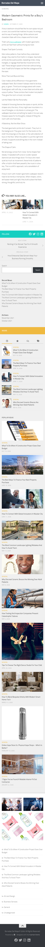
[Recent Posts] (7, 341)
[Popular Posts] (17, 341)
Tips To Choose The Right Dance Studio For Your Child (22, 665)
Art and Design (9, 896)
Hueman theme (34, 935)
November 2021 (8, 318)
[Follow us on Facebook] (30, 234)
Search (4, 266)
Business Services (10, 902)
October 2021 (7, 321)
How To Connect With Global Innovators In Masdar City (31, 215)
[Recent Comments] (28, 341)
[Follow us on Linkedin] (41, 234)
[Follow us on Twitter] (34, 234)
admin (6, 24)
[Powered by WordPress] (14, 934)
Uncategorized (9, 913)
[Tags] (38, 341)
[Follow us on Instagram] (37, 234)
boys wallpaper (15, 42)
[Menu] (42, 3)
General (5, 9)
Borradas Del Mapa (10, 3)
